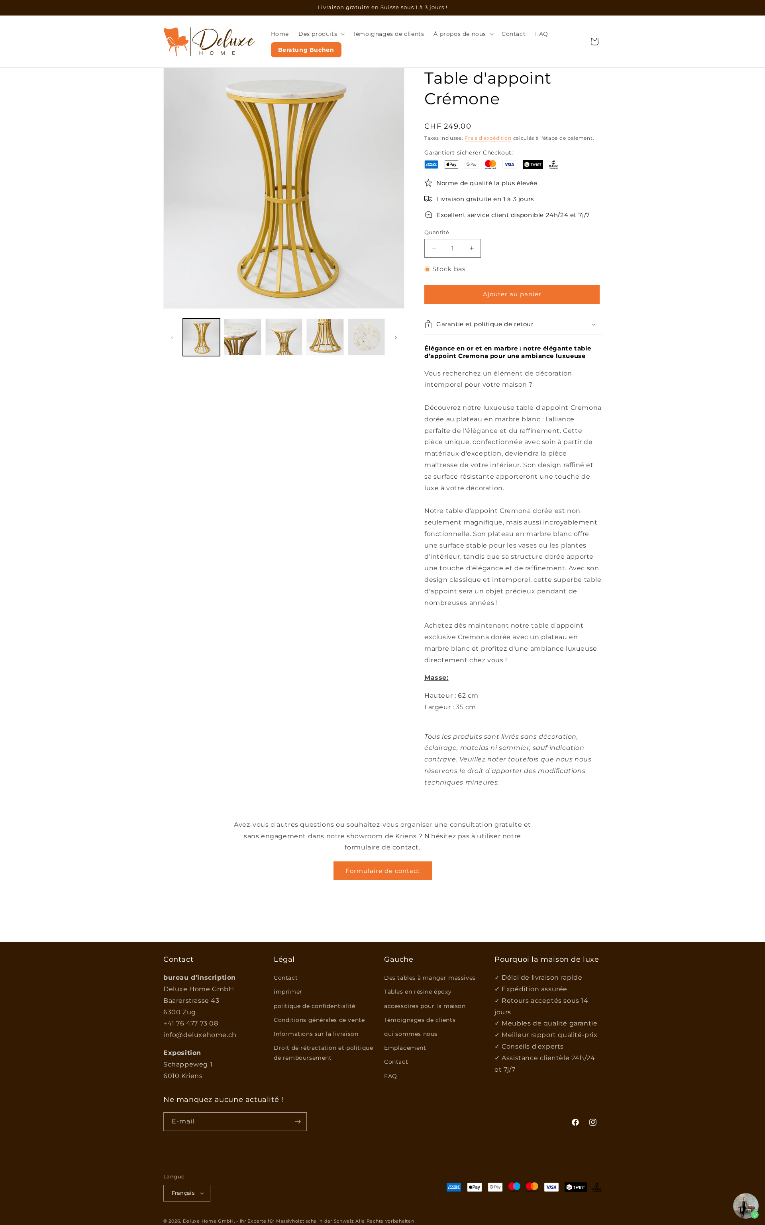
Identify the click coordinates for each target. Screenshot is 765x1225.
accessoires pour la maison (425, 1006)
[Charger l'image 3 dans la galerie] (283, 337)
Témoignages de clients (419, 1019)
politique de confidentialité (314, 1006)
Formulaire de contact (382, 870)
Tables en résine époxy (417, 991)
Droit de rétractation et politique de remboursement (323, 1052)
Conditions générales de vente (319, 1019)
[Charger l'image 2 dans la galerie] (242, 337)
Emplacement (405, 1047)
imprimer (288, 991)
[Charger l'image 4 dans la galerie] (324, 337)
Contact (286, 977)
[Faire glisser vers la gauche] (172, 337)
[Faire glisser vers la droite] (395, 337)
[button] (321, 33)
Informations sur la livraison (316, 1033)
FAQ (390, 1076)
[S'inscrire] (297, 1121)
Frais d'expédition (488, 138)
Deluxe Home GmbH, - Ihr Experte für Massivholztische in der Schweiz (268, 1221)
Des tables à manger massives (430, 977)
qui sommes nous (410, 1033)
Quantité (436, 232)
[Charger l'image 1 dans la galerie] (201, 337)
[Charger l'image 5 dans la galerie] (366, 337)
